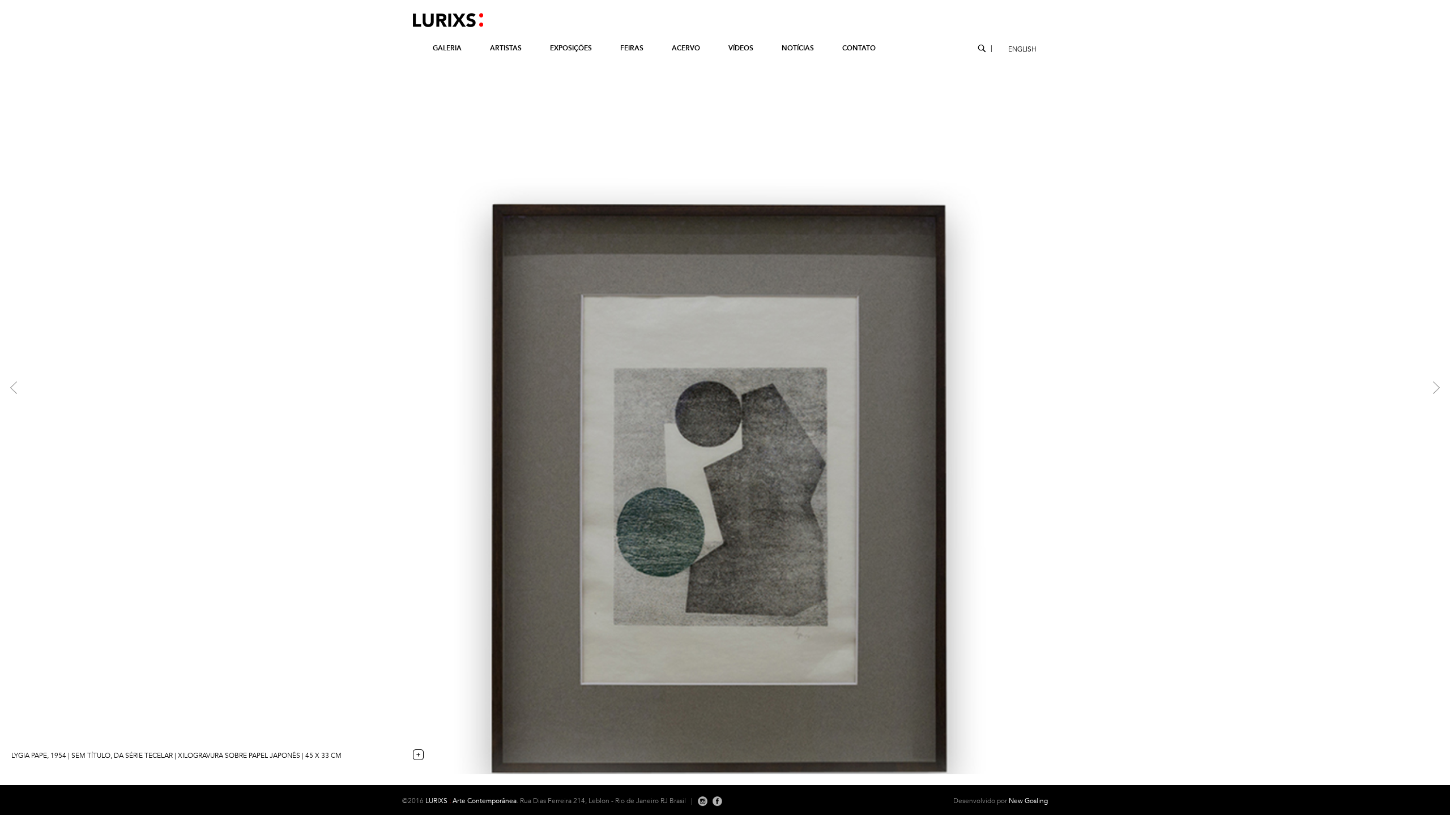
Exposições (571, 48)
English (1022, 49)
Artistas (506, 48)
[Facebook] (717, 801)
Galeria (447, 48)
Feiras (631, 48)
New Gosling (1028, 801)
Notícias (798, 48)
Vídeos (740, 48)
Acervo (686, 48)
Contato (859, 48)
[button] (109, 387)
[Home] (443, 27)
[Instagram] (702, 801)
